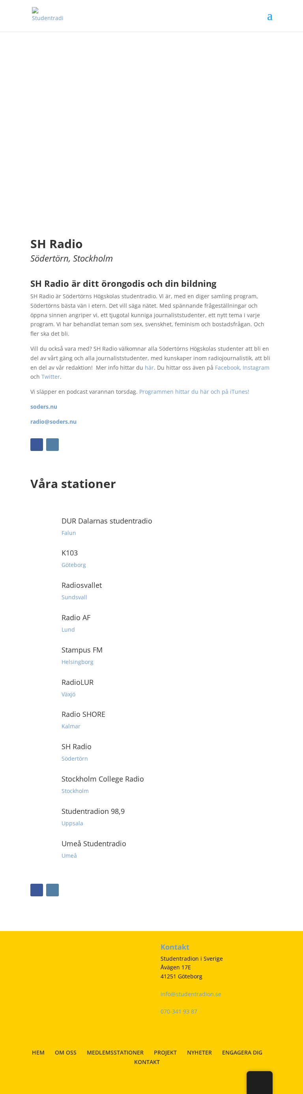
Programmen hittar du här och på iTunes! (194, 391)
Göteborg (74, 565)
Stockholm (75, 791)
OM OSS (66, 1052)
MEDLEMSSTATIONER (115, 1052)
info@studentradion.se (191, 994)
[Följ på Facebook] (36, 444)
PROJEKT (165, 1052)
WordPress (208, 1083)
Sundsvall (74, 597)
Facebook (227, 367)
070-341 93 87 (179, 1011)
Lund (68, 629)
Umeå (69, 855)
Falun (69, 533)
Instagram (256, 367)
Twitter (50, 376)
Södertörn (75, 758)
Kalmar (71, 726)
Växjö (68, 694)
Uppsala (72, 823)
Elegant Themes (135, 1083)
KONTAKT (147, 1062)
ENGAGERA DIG (242, 1052)
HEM (38, 1052)
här (149, 367)
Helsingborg (78, 662)
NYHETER (199, 1052)
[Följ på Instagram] (52, 444)
